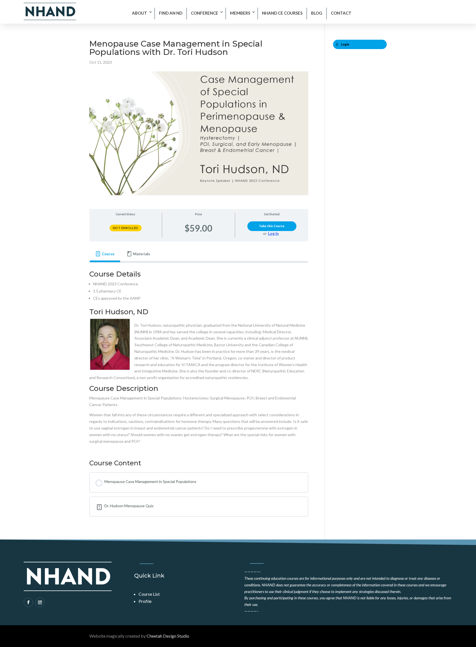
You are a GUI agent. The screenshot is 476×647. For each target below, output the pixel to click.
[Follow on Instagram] (40, 602)
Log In (273, 233)
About (139, 12)
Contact (341, 12)
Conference (204, 12)
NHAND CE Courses (282, 12)
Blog (316, 12)
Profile (145, 601)
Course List (149, 594)
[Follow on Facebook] (28, 602)
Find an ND (170, 12)
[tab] (105, 254)
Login (345, 44)
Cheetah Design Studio (168, 635)
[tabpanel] (198, 357)
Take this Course (272, 226)
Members (240, 12)
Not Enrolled (125, 228)
